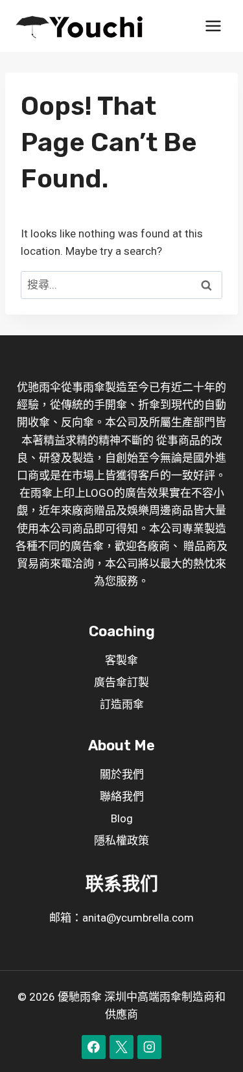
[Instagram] (149, 1047)
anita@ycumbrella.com (138, 917)
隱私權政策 (121, 840)
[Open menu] (212, 25)
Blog (122, 818)
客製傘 (121, 660)
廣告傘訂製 (121, 682)
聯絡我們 (122, 796)
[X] (121, 1047)
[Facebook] (94, 1047)
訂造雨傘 (122, 704)
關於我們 (122, 774)
